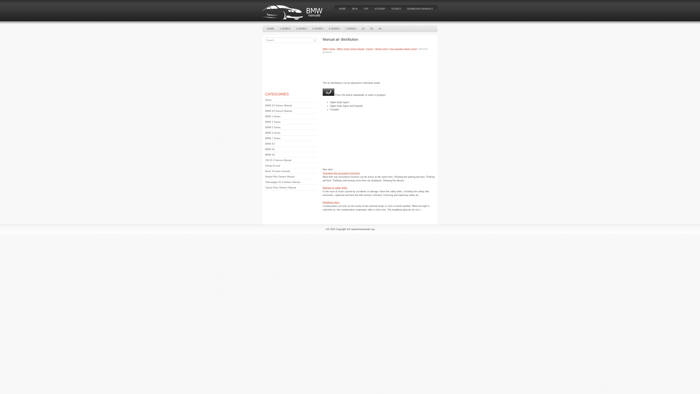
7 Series (350, 28)
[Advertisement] (379, 67)
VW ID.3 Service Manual (278, 160)
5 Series (317, 28)
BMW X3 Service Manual (278, 111)
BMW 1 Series (273, 116)
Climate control (381, 49)
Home (342, 8)
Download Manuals (420, 8)
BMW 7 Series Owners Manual (350, 49)
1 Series (285, 28)
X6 (379, 28)
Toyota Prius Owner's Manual (280, 187)
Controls (369, 49)
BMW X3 (270, 143)
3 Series (301, 28)
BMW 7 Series (329, 49)
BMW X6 (270, 154)
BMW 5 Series (273, 127)
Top (365, 8)
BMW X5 (270, 149)
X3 (363, 28)
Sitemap (379, 8)
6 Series (334, 28)
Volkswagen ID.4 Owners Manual (282, 182)
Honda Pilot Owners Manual (280, 176)
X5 (371, 28)
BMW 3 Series (273, 122)
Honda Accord (272, 165)
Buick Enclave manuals (277, 171)
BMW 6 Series (273, 133)
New (354, 8)
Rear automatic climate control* (403, 49)
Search (396, 8)
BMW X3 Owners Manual (278, 105)
